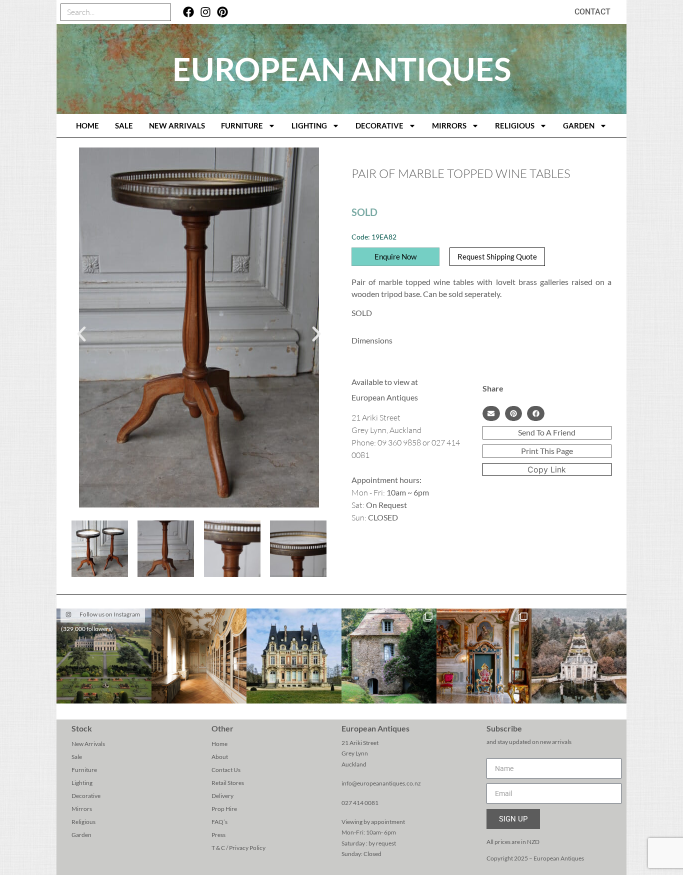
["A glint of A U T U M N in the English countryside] (104, 656)
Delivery (223, 796)
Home (220, 744)
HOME (87, 125)
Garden (578, 125)
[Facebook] (188, 12)
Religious (514, 125)
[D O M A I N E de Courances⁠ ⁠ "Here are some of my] (389, 656)
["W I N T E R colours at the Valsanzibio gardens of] (579, 656)
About (220, 756)
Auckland (354, 764)
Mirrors (449, 125)
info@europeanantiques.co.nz (381, 783)
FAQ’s (220, 822)
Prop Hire (224, 808)
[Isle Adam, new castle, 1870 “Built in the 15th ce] (294, 656)
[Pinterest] (222, 12)
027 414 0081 (360, 802)
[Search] (161, 12)
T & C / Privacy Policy (239, 848)
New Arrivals (177, 125)
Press (219, 834)
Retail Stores (228, 782)
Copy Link (547, 469)
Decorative (380, 125)
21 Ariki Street (360, 742)
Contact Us (226, 770)
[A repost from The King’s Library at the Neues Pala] (199, 656)
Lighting (309, 125)
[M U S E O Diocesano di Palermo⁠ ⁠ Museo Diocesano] (484, 656)
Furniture (242, 125)
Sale (124, 125)
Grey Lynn (355, 753)
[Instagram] (206, 12)
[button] (82, 334)
